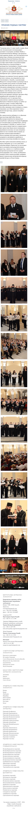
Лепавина (6, 674)
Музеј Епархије (7, 666)
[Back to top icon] (25, 810)
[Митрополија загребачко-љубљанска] (14, 10)
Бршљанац (6, 678)
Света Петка (6, 680)
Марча (5, 676)
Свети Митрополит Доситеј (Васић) (14, 659)
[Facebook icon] (12, 2)
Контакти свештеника (9, 655)
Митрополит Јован (8, 664)
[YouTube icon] (14, 2)
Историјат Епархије (9, 657)
